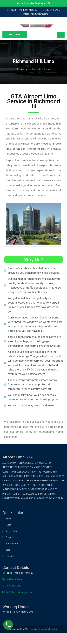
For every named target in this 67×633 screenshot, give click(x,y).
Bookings (14, 34)
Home (20, 69)
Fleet (8, 524)
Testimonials (12, 543)
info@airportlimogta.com (35, 13)
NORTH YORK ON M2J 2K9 (24, 9)
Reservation (12, 531)
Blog (8, 549)
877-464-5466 (14, 585)
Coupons (10, 537)
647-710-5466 (52, 9)
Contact (10, 556)
